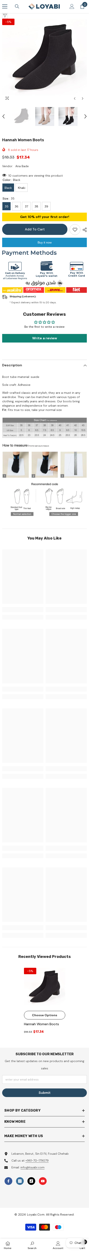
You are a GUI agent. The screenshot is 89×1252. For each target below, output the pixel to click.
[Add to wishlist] (75, 229)
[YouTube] (43, 1181)
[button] (74, 98)
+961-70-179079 (37, 1160)
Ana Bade (22, 166)
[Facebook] (8, 1181)
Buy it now (45, 242)
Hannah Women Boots (41, 1024)
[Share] (83, 230)
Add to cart (35, 229)
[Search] (17, 6)
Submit (45, 1092)
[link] (22, 609)
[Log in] (72, 6)
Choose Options (44, 1015)
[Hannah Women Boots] (44, 988)
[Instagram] (20, 1181)
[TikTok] (31, 1181)
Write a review (44, 338)
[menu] (4, 6)
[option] (44, 61)
